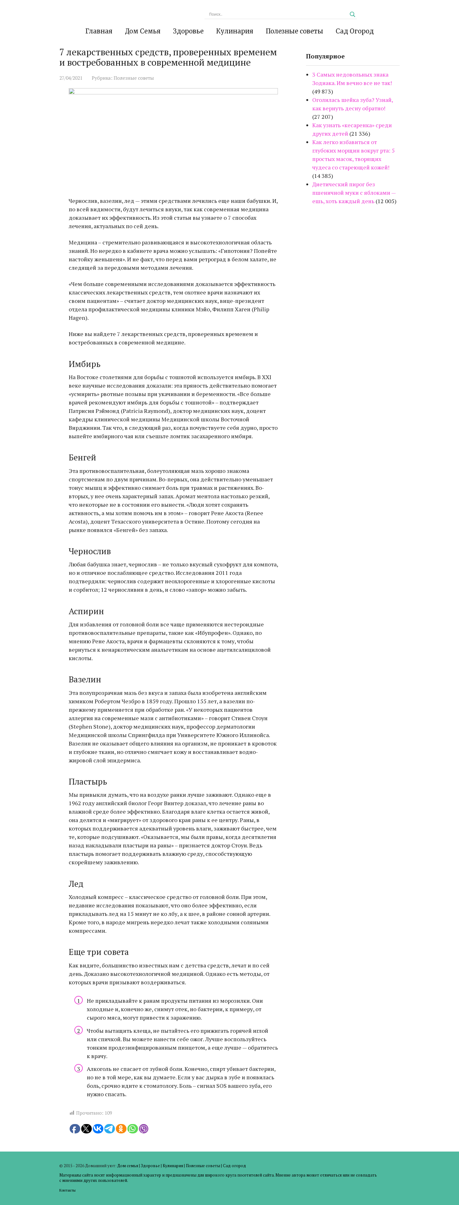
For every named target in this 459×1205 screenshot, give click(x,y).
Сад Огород (355, 31)
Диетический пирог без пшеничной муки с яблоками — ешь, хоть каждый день (354, 192)
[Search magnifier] (352, 14)
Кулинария (234, 31)
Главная (98, 31)
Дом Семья (142, 31)
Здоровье (188, 31)
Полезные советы (294, 31)
